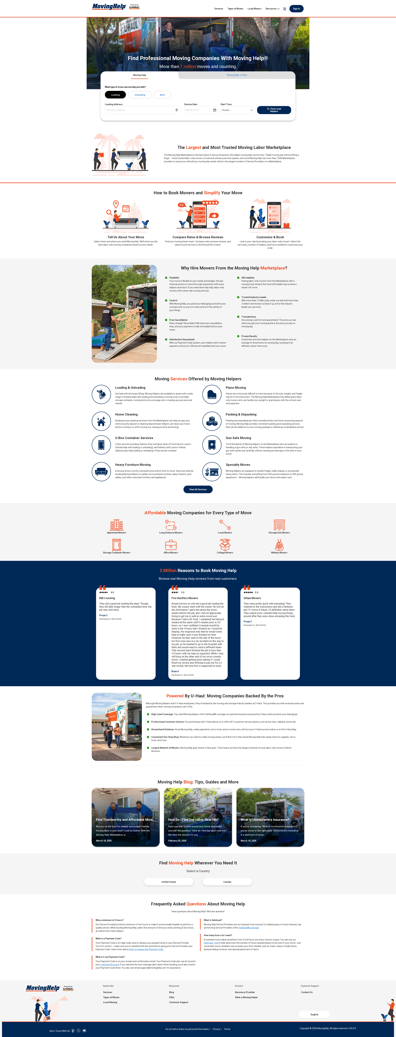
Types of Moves (235, 8)
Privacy (216, 1029)
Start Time (226, 104)
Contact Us (307, 992)
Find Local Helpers (275, 110)
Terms (227, 1029)
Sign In (296, 8)
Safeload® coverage (249, 927)
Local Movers (254, 8)
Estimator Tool (211, 943)
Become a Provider (245, 992)
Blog (171, 992)
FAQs (171, 997)
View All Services (198, 489)
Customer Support (178, 1002)
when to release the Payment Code (146, 949)
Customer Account (109, 964)
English (314, 1014)
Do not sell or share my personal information (187, 1029)
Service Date (190, 104)
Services (218, 8)
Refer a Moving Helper (246, 997)
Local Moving (110, 1002)
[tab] (140, 75)
